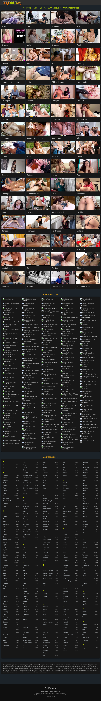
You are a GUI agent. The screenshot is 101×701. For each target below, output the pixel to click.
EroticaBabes (65, 335)
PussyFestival (27, 341)
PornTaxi (35, 324)
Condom (5, 648)
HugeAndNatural (46, 376)
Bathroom (6, 524)
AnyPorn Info (46, 408)
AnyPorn (93, 313)
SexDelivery (84, 393)
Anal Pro (93, 320)
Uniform (84, 601)
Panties (65, 534)
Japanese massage (48, 573)
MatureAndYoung (47, 417)
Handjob (45, 498)
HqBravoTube (27, 431)
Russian (65, 601)
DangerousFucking (28, 332)
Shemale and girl (68, 635)
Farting (25, 573)
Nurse (64, 496)
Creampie (25, 472)
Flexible (25, 601)
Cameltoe (5, 596)
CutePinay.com (27, 375)
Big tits (5, 550)
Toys (83, 578)
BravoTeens (65, 373)
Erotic (24, 555)
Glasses (45, 462)
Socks (84, 475)
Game (24, 630)
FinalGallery (26, 379)
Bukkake (5, 583)
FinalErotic (84, 398)
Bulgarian (5, 586)
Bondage (5, 565)
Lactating (45, 606)
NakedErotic (6, 419)
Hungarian (45, 526)
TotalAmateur (26, 317)
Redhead (65, 591)
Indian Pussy (46, 547)
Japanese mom (47, 575)
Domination (26, 524)
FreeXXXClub (46, 356)
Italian (44, 560)
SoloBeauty (84, 438)
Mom (64, 467)
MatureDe (36, 327)
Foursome (26, 609)
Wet (83, 630)
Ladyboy (45, 609)
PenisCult (17, 440)
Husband (45, 529)
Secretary (65, 619)
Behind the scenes (8, 539)
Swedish (84, 521)
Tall (83, 539)
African (5, 477)
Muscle (65, 475)
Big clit (5, 544)
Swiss (84, 529)
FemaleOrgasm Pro (67, 345)
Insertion (45, 552)
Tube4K (54, 403)
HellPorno (94, 336)
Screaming (66, 617)
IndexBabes (45, 391)
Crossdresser (26, 477)
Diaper (25, 508)
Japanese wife (47, 581)
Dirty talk (25, 514)
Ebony (25, 547)
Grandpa (45, 472)
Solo (83, 480)
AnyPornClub (26, 336)
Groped (45, 480)
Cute (24, 490)
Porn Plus (36, 346)
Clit (4, 632)
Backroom (6, 516)
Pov (64, 563)
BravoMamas (65, 382)
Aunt (4, 506)
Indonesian (46, 550)
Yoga (83, 648)
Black (4, 557)
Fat (24, 575)
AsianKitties (65, 424)
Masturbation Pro (86, 416)
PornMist (74, 338)
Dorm (24, 526)
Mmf (64, 465)
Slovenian (85, 465)
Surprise (84, 516)
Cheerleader (6, 619)
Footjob (25, 606)
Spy (83, 496)
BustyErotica (84, 324)
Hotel (44, 519)
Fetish (24, 583)
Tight (83, 570)
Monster (65, 472)
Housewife (46, 521)
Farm (24, 570)
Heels (44, 506)
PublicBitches (27, 301)
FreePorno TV (7, 433)
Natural (65, 483)
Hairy (44, 496)
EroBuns (54, 362)
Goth (44, 470)
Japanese (45, 568)
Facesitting (26, 565)
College (5, 642)
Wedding (84, 627)
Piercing (65, 544)
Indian (44, 537)
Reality (65, 588)
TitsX (90, 421)
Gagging (25, 627)
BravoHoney (6, 415)
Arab (4, 488)
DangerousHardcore (86, 429)
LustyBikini (65, 444)
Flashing (25, 599)
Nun (64, 493)
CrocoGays (65, 387)
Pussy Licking (67, 581)
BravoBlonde (45, 322)
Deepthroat (26, 506)
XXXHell (16, 410)
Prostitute (65, 570)
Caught (5, 609)
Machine (45, 632)
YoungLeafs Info (85, 433)
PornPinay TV (7, 326)
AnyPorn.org (12, 2)
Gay (24, 635)
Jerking (45, 586)
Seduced (65, 622)
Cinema (5, 627)
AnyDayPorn (45, 439)
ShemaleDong (46, 305)
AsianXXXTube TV (67, 396)
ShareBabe (45, 380)
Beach (5, 534)
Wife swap (85, 637)
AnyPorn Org (26, 423)
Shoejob (65, 637)
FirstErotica (84, 366)
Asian (4, 493)
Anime (5, 485)
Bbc (4, 526)
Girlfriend (25, 648)
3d (3, 467)
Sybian (84, 532)
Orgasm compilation (68, 519)
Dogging (25, 519)
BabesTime (6, 319)
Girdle (24, 645)
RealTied (54, 308)
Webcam (84, 624)
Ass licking (6, 498)
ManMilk (74, 434)
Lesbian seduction (48, 622)
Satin (64, 611)
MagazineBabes (85, 341)
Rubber (65, 599)
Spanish (84, 485)
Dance (25, 501)
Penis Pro (17, 322)
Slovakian (85, 462)
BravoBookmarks (47, 326)
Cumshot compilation (29, 488)
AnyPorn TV (65, 314)
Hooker (45, 516)
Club (4, 640)
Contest (25, 462)
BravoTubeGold (27, 449)
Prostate (65, 568)
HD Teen (45, 503)
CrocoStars (65, 364)
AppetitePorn (65, 355)
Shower (65, 645)
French (25, 611)
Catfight (5, 606)
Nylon (64, 498)
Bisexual (5, 555)
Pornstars (65, 557)
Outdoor (65, 524)
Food (24, 604)
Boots (4, 568)
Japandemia (26, 388)
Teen (83, 552)
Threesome (85, 565)
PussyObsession (66, 415)
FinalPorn (75, 317)
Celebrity (5, 611)
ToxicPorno (6, 438)
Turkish (84, 583)
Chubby (5, 624)
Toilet (84, 575)
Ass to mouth (7, 501)
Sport (84, 493)
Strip (83, 511)
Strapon (84, 508)
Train (83, 581)
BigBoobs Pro (7, 361)
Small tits (85, 470)
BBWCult (94, 419)
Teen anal (85, 555)
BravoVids (6, 314)
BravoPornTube (66, 419)
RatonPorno (26, 405)
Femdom (25, 581)
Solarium (84, 477)
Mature (45, 645)
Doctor (25, 516)
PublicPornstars (27, 419)
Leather (45, 617)
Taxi (83, 544)
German (25, 637)
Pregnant (65, 565)
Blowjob (5, 563)
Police (64, 550)
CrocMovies (65, 410)
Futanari (25, 619)
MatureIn (74, 427)
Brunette (5, 581)
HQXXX (15, 343)
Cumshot (25, 485)
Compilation (6, 645)
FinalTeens (65, 301)
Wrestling (85, 640)
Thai (83, 560)
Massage (45, 640)
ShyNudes (26, 305)
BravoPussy (65, 359)
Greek (44, 477)
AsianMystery (65, 377)
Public (64, 573)
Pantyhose (66, 537)
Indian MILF (46, 544)
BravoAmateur (66, 331)
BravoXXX (6, 429)
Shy (64, 648)
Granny (45, 475)
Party (64, 539)
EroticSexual (26, 400)
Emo (24, 552)
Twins (84, 586)
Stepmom (85, 501)
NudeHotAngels (85, 317)
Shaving (65, 630)
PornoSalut (84, 301)
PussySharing (85, 355)
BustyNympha (27, 351)
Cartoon (5, 601)
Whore (84, 632)
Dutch (24, 539)
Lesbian (45, 619)
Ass (4, 496)
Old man (65, 514)
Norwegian (66, 488)
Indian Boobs (46, 542)
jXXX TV (93, 374)
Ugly (83, 593)
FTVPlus (93, 384)
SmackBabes (85, 305)
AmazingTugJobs (47, 340)
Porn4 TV (75, 440)
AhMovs (74, 341)
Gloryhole (45, 465)
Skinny (65, 650)
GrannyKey (65, 350)
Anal (4, 483)
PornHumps (6, 375)
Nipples (65, 485)
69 (3, 465)
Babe (4, 514)
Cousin (25, 470)
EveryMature (84, 407)
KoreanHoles (84, 371)
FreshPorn (26, 310)
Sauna (64, 614)
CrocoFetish (65, 391)
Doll (24, 521)
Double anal (26, 529)
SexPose (55, 427)
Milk (64, 462)
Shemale (65, 632)
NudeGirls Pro (85, 362)
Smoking (84, 472)
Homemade (46, 514)
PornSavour (45, 331)
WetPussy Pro (85, 310)
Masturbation (46, 642)
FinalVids (36, 363)
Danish (25, 503)
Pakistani (65, 532)
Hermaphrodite (47, 508)
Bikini (4, 552)
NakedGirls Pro (7, 310)
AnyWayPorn (84, 345)
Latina (44, 614)
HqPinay (93, 357)
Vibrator (84, 611)
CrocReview (6, 384)
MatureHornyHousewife (48, 387)
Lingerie (45, 624)
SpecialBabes (27, 440)
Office (64, 506)
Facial (24, 568)
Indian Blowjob (47, 539)
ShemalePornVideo (47, 313)
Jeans (44, 583)
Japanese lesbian (48, 570)
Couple (25, 467)
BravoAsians (84, 402)
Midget (45, 653)
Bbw (4, 529)
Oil (63, 508)
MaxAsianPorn (7, 370)
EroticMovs (6, 398)
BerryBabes (65, 310)
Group (44, 483)
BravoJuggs (45, 371)
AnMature (56, 430)
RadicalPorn (65, 305)
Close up (5, 635)
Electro (25, 550)
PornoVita (56, 424)
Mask (44, 637)
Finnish (25, 591)
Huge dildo (46, 524)
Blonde (5, 560)
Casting (5, 604)
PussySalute (7, 347)
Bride (4, 575)
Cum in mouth (27, 483)
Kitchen (45, 596)
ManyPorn (6, 379)
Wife (83, 635)
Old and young (67, 511)
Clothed (5, 637)
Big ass (5, 542)
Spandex (84, 483)
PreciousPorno (46, 335)
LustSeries (26, 414)
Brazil (4, 573)
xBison (34, 426)
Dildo (24, 511)
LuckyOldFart (7, 356)
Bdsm (4, 532)
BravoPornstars (7, 352)
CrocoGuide (45, 448)
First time (26, 593)
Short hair (65, 642)
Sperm (84, 490)
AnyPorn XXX (46, 412)
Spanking (85, 488)
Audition (5, 503)
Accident (5, 475)
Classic (5, 630)
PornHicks (6, 301)
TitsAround (26, 393)
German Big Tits (27, 642)
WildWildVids (65, 449)
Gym (44, 485)
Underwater (85, 599)
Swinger (84, 526)
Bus (4, 588)
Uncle (84, 596)
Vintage (84, 614)
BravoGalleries (27, 367)
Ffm (24, 586)
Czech (25, 493)
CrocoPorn (45, 301)
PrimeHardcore (66, 431)
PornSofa (75, 398)
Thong (84, 563)
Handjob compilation (48, 501)
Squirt (84, 498)
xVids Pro (36, 370)
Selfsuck (65, 624)
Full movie (26, 614)
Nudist (64, 490)
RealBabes (6, 424)
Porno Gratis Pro (27, 384)
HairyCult (74, 406)
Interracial (45, 557)
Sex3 (12, 391)
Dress (24, 537)
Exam (24, 557)
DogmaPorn (26, 435)
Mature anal (46, 648)
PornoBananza (27, 356)
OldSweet (36, 344)
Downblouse (26, 534)
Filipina (25, 588)
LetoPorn (93, 424)
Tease (84, 550)
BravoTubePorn (66, 326)
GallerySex (84, 334)
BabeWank (45, 344)
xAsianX (54, 347)
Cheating (5, 617)
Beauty (5, 537)
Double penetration (28, 532)
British (5, 578)
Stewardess (85, 503)
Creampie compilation (29, 475)
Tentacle (84, 557)
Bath (4, 521)
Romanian (65, 596)
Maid (44, 635)
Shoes (64, 640)
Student (84, 514)
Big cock (5, 547)
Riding (64, 593)
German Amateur (28, 640)
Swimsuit (85, 524)
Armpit (5, 490)
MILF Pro (94, 381)
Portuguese (66, 560)
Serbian (65, 627)
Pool (64, 555)
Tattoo (84, 542)
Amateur (5, 480)
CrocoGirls (26, 444)
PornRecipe (45, 421)
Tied (83, 568)
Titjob (84, 573)
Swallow (84, 519)
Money (64, 470)
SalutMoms (45, 317)
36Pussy (35, 396)
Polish (64, 552)
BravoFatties (84, 329)
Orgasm (65, 516)
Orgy (64, 521)
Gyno (44, 488)
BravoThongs (65, 368)
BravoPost (45, 366)
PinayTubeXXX (46, 443)
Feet (24, 578)
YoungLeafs (84, 411)
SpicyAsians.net (27, 360)
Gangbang (26, 632)
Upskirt (84, 604)
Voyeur (84, 617)
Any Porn (36, 313)
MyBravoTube (46, 352)
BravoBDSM (26, 322)
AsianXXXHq (7, 366)
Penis (64, 542)
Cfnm (4, 614)
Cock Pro (17, 394)
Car (4, 599)
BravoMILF (84, 350)
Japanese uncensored (49, 578)
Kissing (45, 593)
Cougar (25, 465)
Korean (45, 599)
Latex (44, 611)
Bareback (5, 519)
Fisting (25, 596)
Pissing (65, 547)
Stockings (85, 506)
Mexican (45, 650)
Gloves (45, 467)
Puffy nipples (66, 575)
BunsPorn (75, 437)
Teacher (84, 547)
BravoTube (6, 388)
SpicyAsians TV (46, 434)
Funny (24, 617)
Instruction (46, 555)
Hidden (45, 511)
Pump (64, 578)
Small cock (85, 467)
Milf (44, 655)
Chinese (5, 622)
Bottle (4, 570)
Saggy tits (66, 609)
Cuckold (25, 480)
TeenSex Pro (65, 322)
